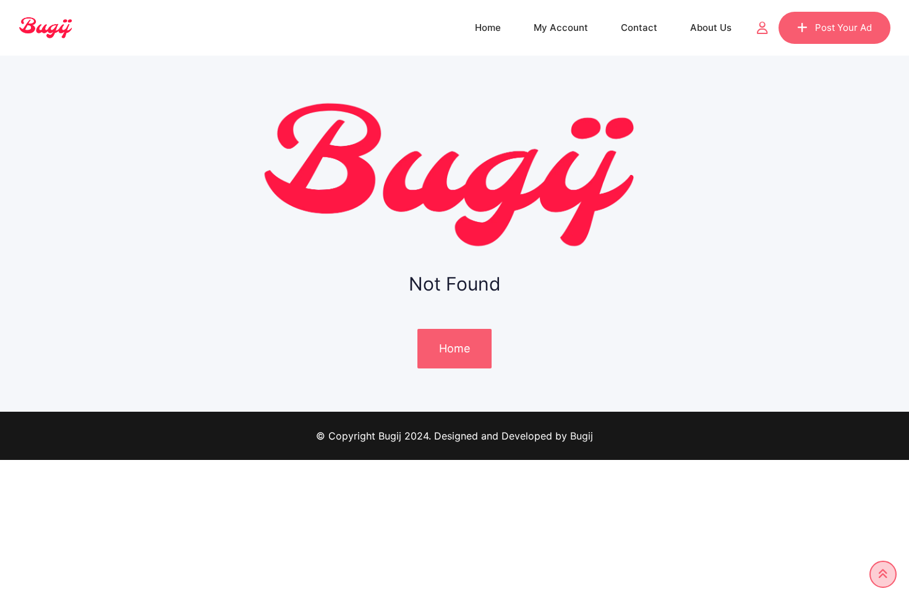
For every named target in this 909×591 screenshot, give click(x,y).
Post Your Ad (843, 27)
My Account (561, 27)
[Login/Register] (762, 28)
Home (488, 27)
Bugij (581, 436)
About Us (711, 27)
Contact (639, 27)
